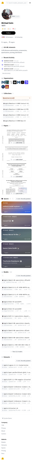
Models (3, 442)
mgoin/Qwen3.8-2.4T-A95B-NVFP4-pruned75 (15, 70)
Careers (3, 434)
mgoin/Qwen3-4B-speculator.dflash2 (14, 62)
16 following (18, 37)
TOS (2, 425)
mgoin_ (5, 42)
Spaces (3, 448)
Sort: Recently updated (24, 198)
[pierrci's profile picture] (2, 37)
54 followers (9, 37)
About (3, 431)
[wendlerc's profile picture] (4, 37)
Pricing (3, 450)
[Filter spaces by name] (13, 199)
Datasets (4, 445)
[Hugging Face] (2, 458)
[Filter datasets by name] (2, 361)
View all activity (6, 73)
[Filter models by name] (2, 276)
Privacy (3, 428)
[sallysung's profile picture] (3, 37)
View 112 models (17, 351)
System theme (8, 418)
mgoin (13, 42)
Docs (2, 453)
